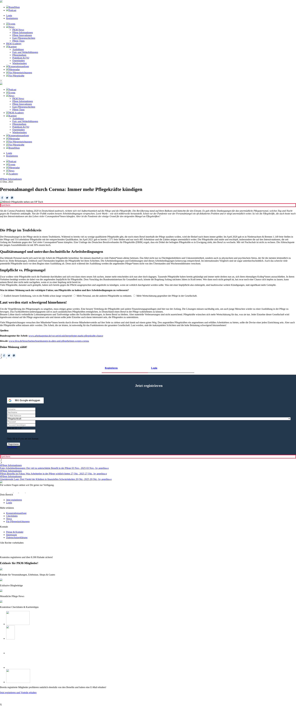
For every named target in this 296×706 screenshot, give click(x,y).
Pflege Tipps (18, 40)
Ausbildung (18, 49)
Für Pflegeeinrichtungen (18, 521)
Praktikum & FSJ (20, 57)
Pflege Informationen (22, 32)
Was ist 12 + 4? (14, 428)
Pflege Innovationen (22, 35)
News (9, 518)
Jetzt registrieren (14, 500)
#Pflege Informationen (11, 179)
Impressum (11, 534)
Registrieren (12, 18)
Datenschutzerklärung (16, 537)
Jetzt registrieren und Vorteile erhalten (18, 692)
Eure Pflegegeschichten (23, 38)
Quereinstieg (18, 60)
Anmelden (12, 447)
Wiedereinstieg (19, 63)
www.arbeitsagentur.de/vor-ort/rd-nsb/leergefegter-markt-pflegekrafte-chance (66, 335)
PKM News (18, 29)
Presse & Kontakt (14, 532)
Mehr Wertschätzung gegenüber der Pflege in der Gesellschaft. (166, 295)
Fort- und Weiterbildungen (25, 52)
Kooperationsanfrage (16, 513)
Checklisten (12, 516)
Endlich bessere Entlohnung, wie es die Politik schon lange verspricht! (37, 295)
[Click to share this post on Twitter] (7, 199)
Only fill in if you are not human (22, 438)
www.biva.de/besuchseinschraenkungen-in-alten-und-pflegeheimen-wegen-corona (49, 341)
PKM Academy (13, 43)
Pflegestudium (19, 55)
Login (9, 15)
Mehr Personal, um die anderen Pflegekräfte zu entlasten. (104, 295)
